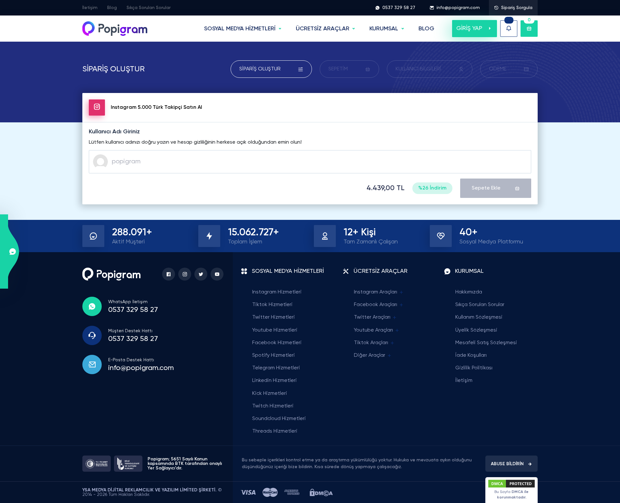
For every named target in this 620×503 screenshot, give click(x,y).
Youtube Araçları (373, 330)
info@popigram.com (458, 7)
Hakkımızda (468, 292)
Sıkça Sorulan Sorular (148, 7)
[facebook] (168, 274)
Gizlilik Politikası (473, 368)
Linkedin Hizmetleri (274, 380)
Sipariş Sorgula (516, 7)
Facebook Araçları (375, 304)
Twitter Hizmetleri (273, 317)
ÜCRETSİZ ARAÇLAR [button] (322, 29)
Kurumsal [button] (383, 29)
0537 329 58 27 (398, 7)
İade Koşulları (471, 355)
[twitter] (200, 274)
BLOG (426, 29)
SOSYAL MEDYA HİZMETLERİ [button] (239, 29)
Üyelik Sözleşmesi (476, 330)
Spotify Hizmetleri (273, 355)
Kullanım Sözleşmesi (478, 317)
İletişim (90, 7)
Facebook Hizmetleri (277, 342)
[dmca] (321, 492)
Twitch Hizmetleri (273, 406)
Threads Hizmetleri (274, 431)
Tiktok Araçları (371, 342)
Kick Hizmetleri (269, 393)
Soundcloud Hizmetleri (279, 418)
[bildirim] (508, 28)
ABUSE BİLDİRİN (507, 464)
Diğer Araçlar (369, 355)
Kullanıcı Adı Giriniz (114, 132)
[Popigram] (114, 28)
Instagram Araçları (375, 292)
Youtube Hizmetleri (274, 330)
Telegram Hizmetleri (276, 368)
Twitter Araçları (372, 317)
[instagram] (184, 274)
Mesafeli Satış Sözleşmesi (486, 342)
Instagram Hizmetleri (277, 292)
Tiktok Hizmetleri (272, 304)
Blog (112, 7)
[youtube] (217, 274)
